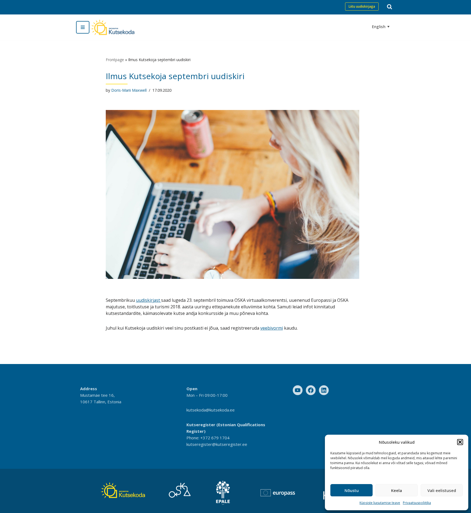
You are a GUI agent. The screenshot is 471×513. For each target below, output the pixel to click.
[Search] (389, 6)
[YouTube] (298, 390)
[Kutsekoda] (112, 27)
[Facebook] (311, 390)
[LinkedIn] (324, 390)
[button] (460, 442)
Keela (396, 490)
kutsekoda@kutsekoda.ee (210, 410)
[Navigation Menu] (82, 27)
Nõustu (352, 490)
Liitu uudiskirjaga (362, 6)
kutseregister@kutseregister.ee (216, 444)
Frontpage (115, 59)
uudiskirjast (148, 300)
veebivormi (271, 328)
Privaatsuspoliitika (417, 502)
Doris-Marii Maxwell (129, 90)
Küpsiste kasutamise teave (380, 502)
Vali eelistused (441, 490)
